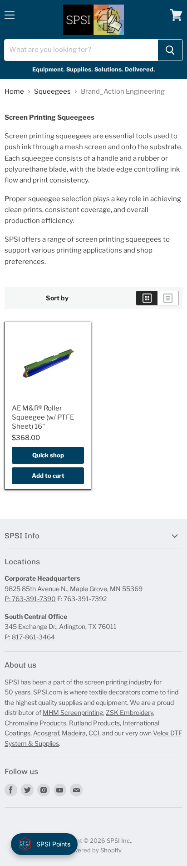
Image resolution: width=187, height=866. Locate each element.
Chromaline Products (35, 723)
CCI (94, 733)
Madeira (74, 733)
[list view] (168, 298)
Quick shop (48, 455)
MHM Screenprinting (73, 712)
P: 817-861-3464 (30, 637)
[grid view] (146, 298)
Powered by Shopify (94, 850)
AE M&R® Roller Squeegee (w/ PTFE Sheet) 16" (43, 417)
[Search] (170, 50)
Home (14, 92)
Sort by (57, 298)
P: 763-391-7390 (30, 599)
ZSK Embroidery (129, 712)
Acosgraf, (46, 733)
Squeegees (52, 92)
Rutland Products (94, 723)
